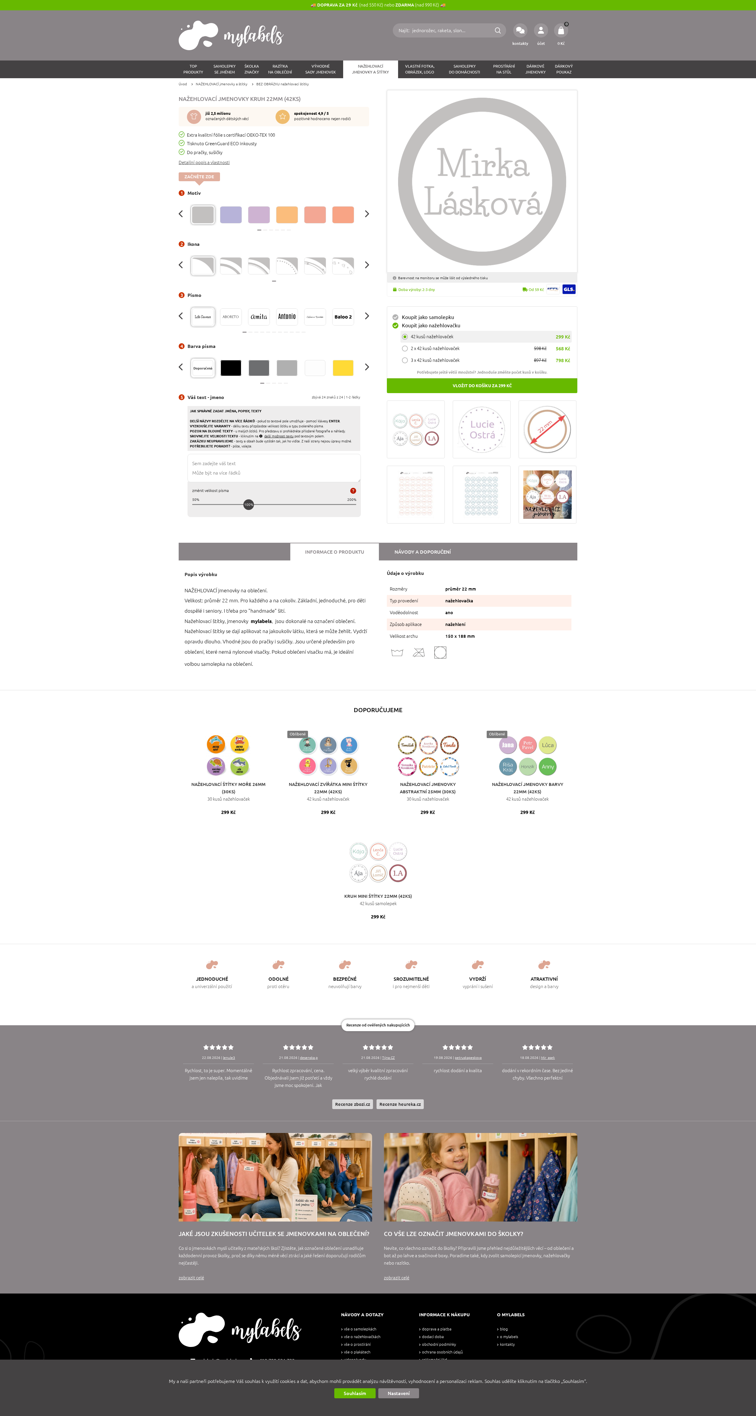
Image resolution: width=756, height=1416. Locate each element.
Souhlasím (355, 1393)
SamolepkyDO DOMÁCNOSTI (464, 69)
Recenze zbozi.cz (352, 1104)
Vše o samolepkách (360, 1329)
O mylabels (509, 1337)
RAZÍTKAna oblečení (280, 69)
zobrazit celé (191, 1277)
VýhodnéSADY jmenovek (320, 69)
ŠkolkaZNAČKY (252, 69)
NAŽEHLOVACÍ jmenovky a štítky (221, 84)
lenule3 (229, 1057)
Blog (504, 1329)
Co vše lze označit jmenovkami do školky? (453, 1233)
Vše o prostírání (357, 1344)
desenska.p (309, 1057)
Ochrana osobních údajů (442, 1352)
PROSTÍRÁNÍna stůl (504, 69)
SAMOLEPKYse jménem (225, 69)
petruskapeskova (468, 1057)
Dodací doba (433, 1337)
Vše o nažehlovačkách (362, 1337)
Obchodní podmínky (439, 1344)
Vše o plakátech (357, 1352)
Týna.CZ (388, 1057)
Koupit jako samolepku (428, 317)
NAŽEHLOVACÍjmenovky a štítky (370, 69)
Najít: (405, 30)
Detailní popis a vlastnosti (204, 162)
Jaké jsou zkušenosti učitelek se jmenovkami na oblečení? (274, 1233)
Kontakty (507, 1344)
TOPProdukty (193, 69)
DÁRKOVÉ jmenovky (535, 69)
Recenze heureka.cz (400, 1104)
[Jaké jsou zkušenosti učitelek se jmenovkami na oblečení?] (275, 1177)
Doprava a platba (437, 1329)
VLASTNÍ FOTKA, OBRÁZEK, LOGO (419, 69)
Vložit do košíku (482, 385)
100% (248, 504)
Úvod (183, 84)
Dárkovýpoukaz (564, 69)
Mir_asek (548, 1057)
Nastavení (399, 1393)
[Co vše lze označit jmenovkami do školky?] (480, 1177)
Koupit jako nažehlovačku (431, 325)
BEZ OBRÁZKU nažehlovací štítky (282, 84)
